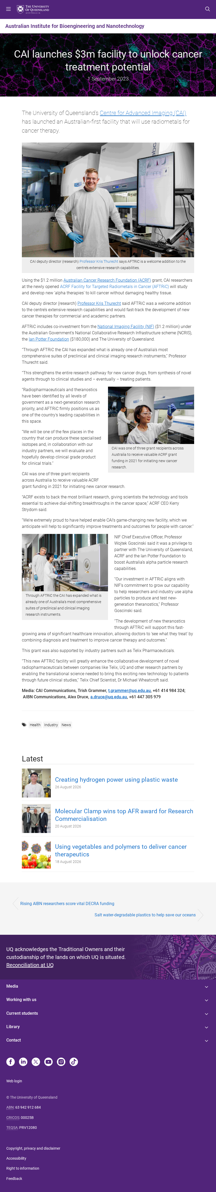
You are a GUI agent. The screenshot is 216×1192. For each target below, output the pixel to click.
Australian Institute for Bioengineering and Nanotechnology (74, 26)
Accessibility (16, 1158)
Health (35, 725)
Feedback (14, 1178)
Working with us (21, 999)
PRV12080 (28, 1127)
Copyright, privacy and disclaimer (33, 1148)
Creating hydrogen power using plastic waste (116, 779)
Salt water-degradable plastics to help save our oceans (145, 914)
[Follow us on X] (36, 1062)
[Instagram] (61, 1062)
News (66, 725)
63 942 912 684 (28, 1107)
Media (12, 986)
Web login (14, 1081)
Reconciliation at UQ (30, 965)
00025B (27, 1117)
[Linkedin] (23, 1062)
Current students (22, 1013)
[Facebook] (10, 1062)
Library (13, 1026)
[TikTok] (74, 1062)
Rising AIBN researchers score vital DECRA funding (67, 903)
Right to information (22, 1168)
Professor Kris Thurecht (99, 261)
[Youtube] (48, 1062)
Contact (13, 1040)
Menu (8, 9)
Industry (51, 725)
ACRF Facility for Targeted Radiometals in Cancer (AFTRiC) (114, 286)
